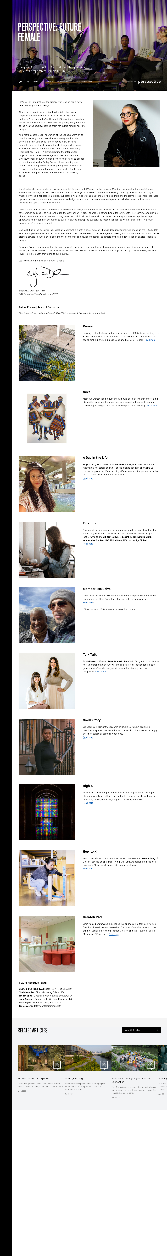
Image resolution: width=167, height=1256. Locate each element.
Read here (88, 478)
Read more (150, 340)
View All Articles (132, 1030)
